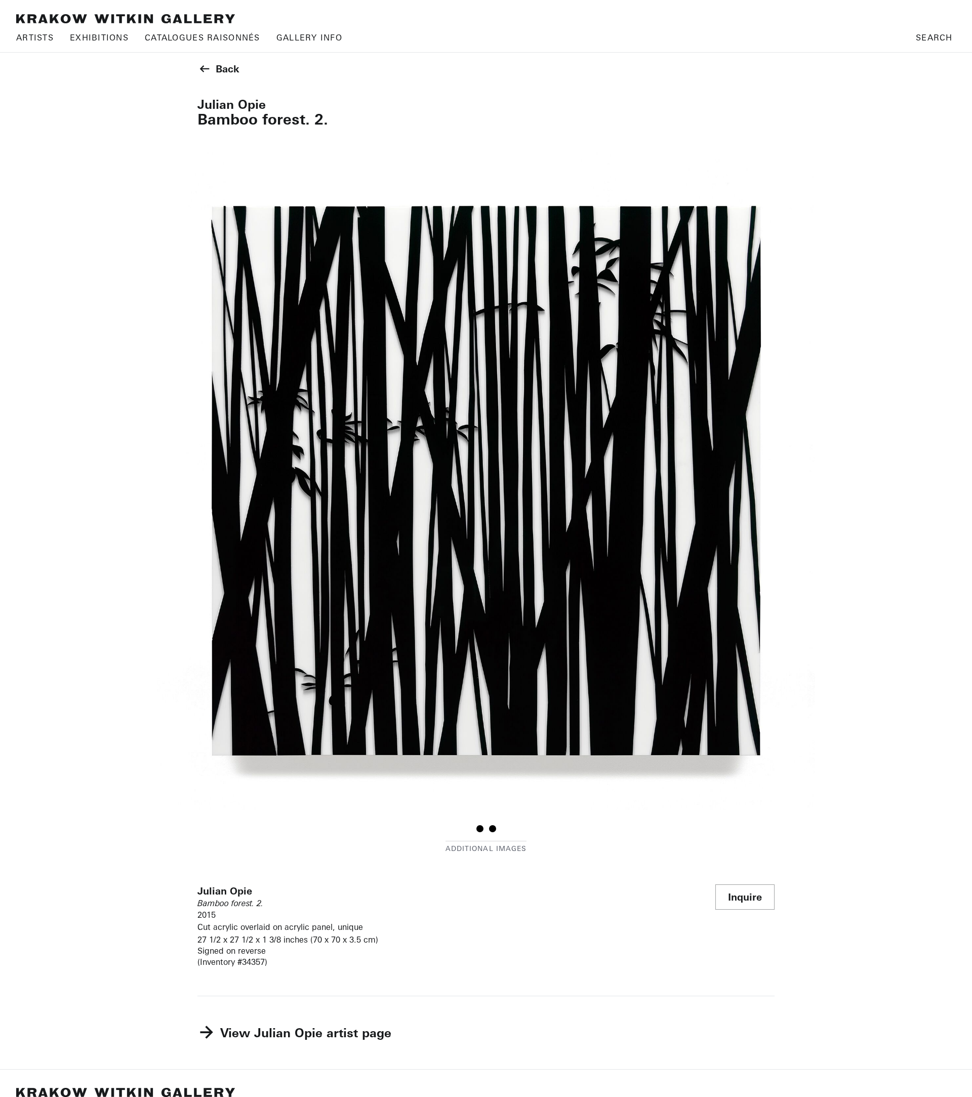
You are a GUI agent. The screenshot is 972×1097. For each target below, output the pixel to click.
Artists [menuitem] (35, 37)
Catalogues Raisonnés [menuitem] (202, 37)
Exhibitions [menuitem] (99, 37)
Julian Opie (231, 104)
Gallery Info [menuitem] (309, 37)
